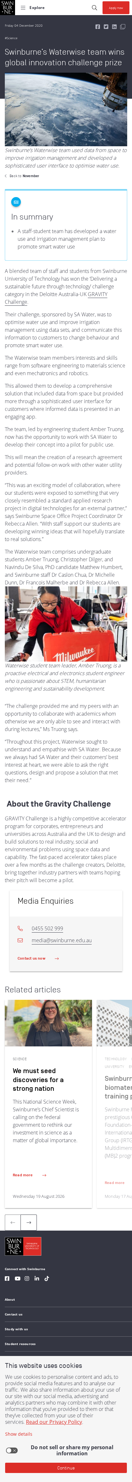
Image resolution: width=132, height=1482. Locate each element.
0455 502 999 (47, 928)
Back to (24, 176)
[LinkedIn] (37, 1279)
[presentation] (29, 1223)
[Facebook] (7, 1279)
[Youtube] (18, 1279)
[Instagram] (27, 1279)
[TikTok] (47, 1279)
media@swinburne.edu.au (62, 940)
